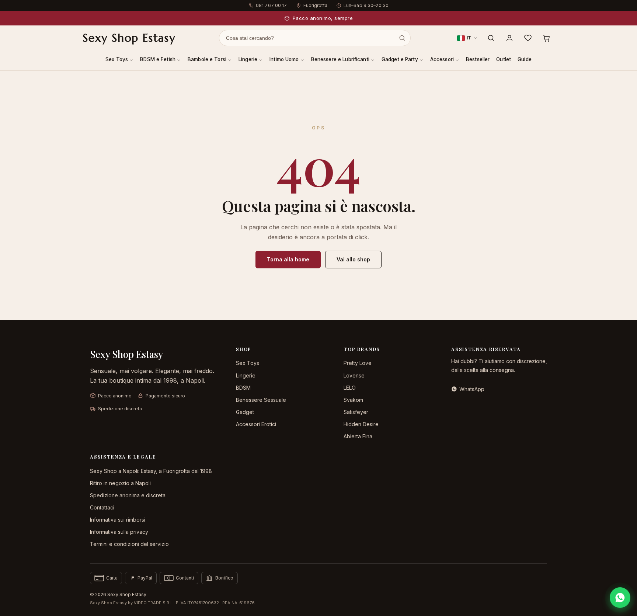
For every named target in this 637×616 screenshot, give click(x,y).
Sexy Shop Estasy (129, 37)
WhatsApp (471, 389)
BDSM (243, 387)
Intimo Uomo (284, 59)
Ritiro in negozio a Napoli (120, 483)
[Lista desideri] (528, 38)
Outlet (503, 59)
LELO (350, 387)
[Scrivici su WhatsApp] (620, 597)
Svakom (353, 400)
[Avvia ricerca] (402, 38)
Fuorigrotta (315, 5)
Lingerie (248, 59)
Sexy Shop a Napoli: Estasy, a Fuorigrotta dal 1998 (151, 471)
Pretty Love (358, 363)
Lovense (354, 375)
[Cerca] (491, 38)
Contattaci (102, 507)
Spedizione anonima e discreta (128, 495)
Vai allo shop (353, 259)
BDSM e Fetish (157, 59)
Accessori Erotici (256, 424)
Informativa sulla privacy (119, 532)
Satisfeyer (356, 412)
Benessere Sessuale (261, 400)
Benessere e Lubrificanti (340, 59)
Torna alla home (288, 259)
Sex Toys (116, 59)
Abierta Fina (358, 436)
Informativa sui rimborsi (117, 519)
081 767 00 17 (271, 5)
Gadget (245, 412)
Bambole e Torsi (207, 59)
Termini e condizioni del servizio (129, 544)
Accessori (442, 59)
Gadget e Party (400, 59)
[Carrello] (546, 38)
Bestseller (478, 59)
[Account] (509, 38)
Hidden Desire (361, 424)
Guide (525, 59)
